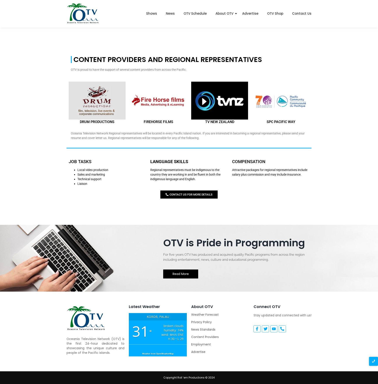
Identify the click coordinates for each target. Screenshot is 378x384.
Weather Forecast (205, 314)
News (170, 13)
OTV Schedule (195, 13)
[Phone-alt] (282, 328)
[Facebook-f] (257, 328)
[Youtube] (273, 328)
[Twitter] (265, 328)
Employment (201, 344)
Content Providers (205, 337)
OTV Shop (275, 13)
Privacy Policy (201, 322)
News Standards (203, 329)
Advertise (250, 13)
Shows (151, 13)
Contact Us (302, 13)
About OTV (224, 13)
